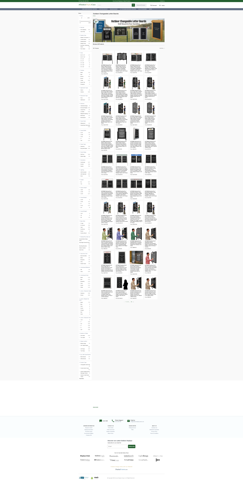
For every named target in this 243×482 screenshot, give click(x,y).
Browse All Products (141, 5)
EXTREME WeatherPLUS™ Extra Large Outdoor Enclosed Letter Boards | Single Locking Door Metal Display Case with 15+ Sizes (121, 293)
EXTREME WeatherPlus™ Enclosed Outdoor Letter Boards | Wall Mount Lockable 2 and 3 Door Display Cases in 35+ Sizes (151, 193)
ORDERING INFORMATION (88, 425)
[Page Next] (133, 301)
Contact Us (162, 1)
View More (81, 378)
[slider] (80, 21)
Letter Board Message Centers (128, 9)
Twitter (155, 478)
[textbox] (81, 18)
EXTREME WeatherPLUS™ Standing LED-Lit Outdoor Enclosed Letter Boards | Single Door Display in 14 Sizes (136, 243)
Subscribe (132, 446)
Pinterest (158, 478)
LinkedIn (161, 478)
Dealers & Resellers (111, 431)
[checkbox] (85, 29)
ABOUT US (154, 425)
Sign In (151, 4)
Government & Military (88, 433)
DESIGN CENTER (132, 425)
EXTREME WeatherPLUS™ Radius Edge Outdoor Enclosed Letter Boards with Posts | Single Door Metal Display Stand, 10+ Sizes (121, 144)
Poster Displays (103, 9)
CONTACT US (111, 425)
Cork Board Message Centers (89, 9)
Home (94, 15)
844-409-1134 (86, 1)
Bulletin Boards (142, 9)
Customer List (154, 427)
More (150, 9)
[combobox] (116, 5)
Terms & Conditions (154, 433)
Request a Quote (88, 427)
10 (131, 301)
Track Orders (110, 427)
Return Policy (110, 433)
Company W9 (89, 435)
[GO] (133, 5)
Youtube (164, 478)
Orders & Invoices (110, 429)
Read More (95, 407)
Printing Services (132, 427)
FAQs (132, 429)
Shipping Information (88, 429)
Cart (160, 4)
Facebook (152, 478)
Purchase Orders (88, 431)
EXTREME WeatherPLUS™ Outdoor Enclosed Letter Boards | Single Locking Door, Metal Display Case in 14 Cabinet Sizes (150, 293)
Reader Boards (113, 9)
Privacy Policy (154, 431)
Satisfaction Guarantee (154, 429)
